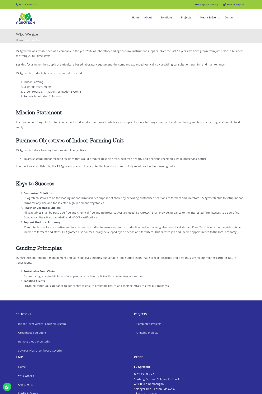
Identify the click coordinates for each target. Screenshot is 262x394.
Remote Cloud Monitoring (34, 341)
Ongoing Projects (147, 332)
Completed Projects (148, 324)
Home (22, 367)
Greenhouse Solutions (32, 332)
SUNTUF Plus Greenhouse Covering (40, 350)
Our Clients (25, 384)
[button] (240, 17)
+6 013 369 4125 (28, 4)
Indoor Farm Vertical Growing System (42, 324)
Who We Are (26, 375)
